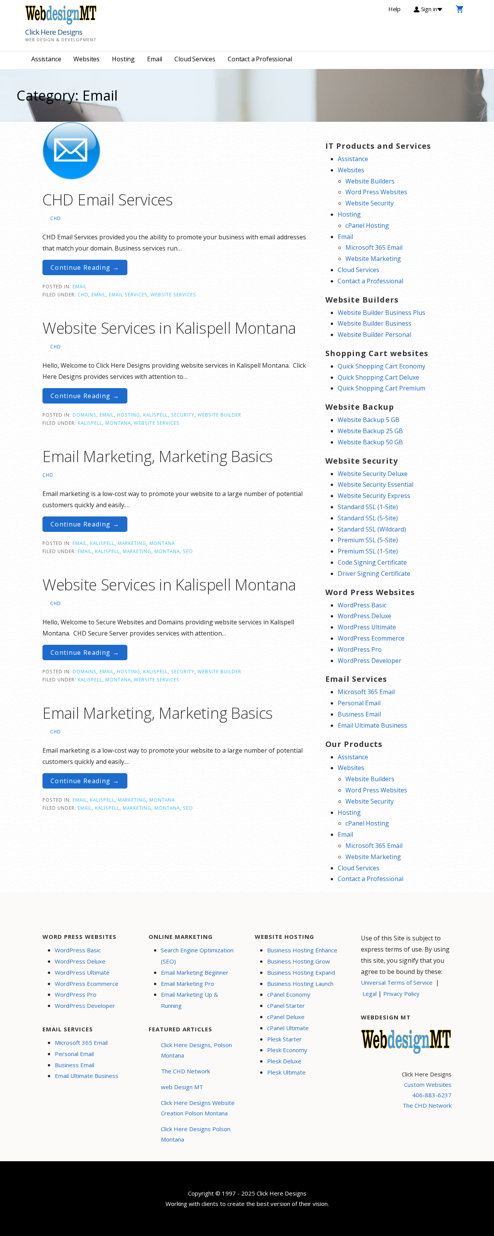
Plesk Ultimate (286, 1072)
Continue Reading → (85, 267)
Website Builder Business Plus (381, 312)
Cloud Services (194, 59)
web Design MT (182, 1087)
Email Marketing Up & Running (189, 999)
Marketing (132, 543)
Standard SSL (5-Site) (368, 518)
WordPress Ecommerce (371, 638)
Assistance (46, 59)
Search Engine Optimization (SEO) (197, 955)
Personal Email (359, 703)
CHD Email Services (107, 199)
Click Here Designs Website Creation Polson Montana (198, 1108)
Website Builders (369, 181)
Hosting (123, 59)
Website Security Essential (375, 484)
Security (183, 415)
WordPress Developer (369, 660)
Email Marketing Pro (187, 983)
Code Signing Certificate (372, 562)
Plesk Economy (287, 1050)
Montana (118, 423)
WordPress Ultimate (367, 627)
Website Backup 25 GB (370, 431)
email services (128, 294)
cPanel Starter (286, 1005)
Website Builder (219, 415)
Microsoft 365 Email (374, 247)
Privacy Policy (401, 993)
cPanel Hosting (367, 225)
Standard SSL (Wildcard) (372, 529)
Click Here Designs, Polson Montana (196, 1050)
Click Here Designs (53, 32)
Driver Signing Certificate (374, 573)
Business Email (359, 714)
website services (173, 294)
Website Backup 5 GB (368, 419)
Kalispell (155, 415)
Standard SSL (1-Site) (368, 507)
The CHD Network (185, 1071)
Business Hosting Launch (300, 983)
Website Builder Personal (374, 334)
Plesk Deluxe (284, 1061)
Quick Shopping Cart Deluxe (378, 377)
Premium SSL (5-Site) (368, 540)
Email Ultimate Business (372, 725)
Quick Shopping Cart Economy (381, 366)
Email (154, 59)
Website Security (369, 203)
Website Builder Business (374, 323)
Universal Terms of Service (397, 982)
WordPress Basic (362, 605)
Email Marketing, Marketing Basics (157, 456)
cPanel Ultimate (288, 1028)
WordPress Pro (360, 649)
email (98, 294)
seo (188, 551)
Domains (84, 415)
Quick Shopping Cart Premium (381, 388)
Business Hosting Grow (298, 961)
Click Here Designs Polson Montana (195, 1134)
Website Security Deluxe (373, 473)
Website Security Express (374, 495)
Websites (86, 59)
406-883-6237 (432, 1095)
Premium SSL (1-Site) (368, 551)
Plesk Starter (284, 1039)
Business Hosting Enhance (302, 950)
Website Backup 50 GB (370, 442)
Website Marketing (373, 258)
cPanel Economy (288, 994)
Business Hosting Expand (301, 972)
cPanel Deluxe (286, 1017)
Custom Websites (428, 1084)
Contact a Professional (260, 59)
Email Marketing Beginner (194, 972)
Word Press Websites (376, 192)
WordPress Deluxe (364, 616)
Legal (369, 993)
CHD (55, 218)
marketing (137, 551)
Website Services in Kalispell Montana (169, 327)
